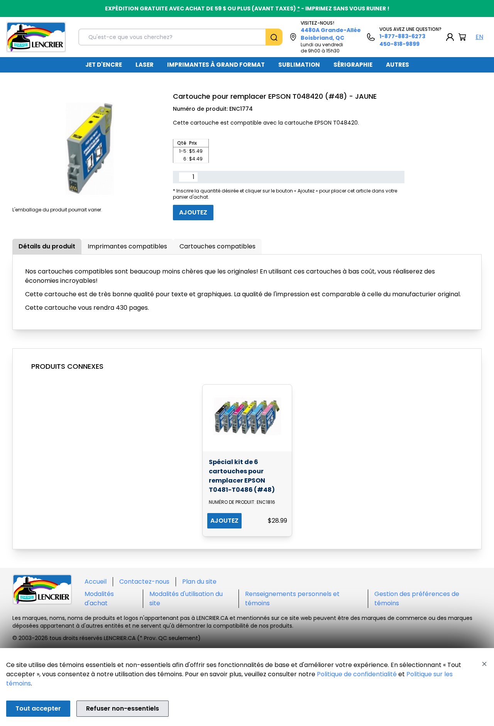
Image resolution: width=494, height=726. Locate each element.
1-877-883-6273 (402, 36)
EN (479, 36)
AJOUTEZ (224, 520)
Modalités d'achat (99, 598)
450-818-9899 (399, 44)
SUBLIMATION (299, 65)
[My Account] (450, 37)
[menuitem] (103, 65)
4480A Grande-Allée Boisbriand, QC (331, 34)
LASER (144, 65)
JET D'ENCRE (103, 65)
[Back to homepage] (36, 37)
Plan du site (199, 581)
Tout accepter (38, 708)
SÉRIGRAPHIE (352, 65)
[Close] (484, 663)
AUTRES (397, 65)
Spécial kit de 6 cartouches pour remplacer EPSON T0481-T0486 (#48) (242, 476)
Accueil (96, 581)
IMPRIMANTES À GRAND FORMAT (216, 65)
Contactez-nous (144, 581)
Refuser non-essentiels (122, 708)
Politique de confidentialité (357, 674)
